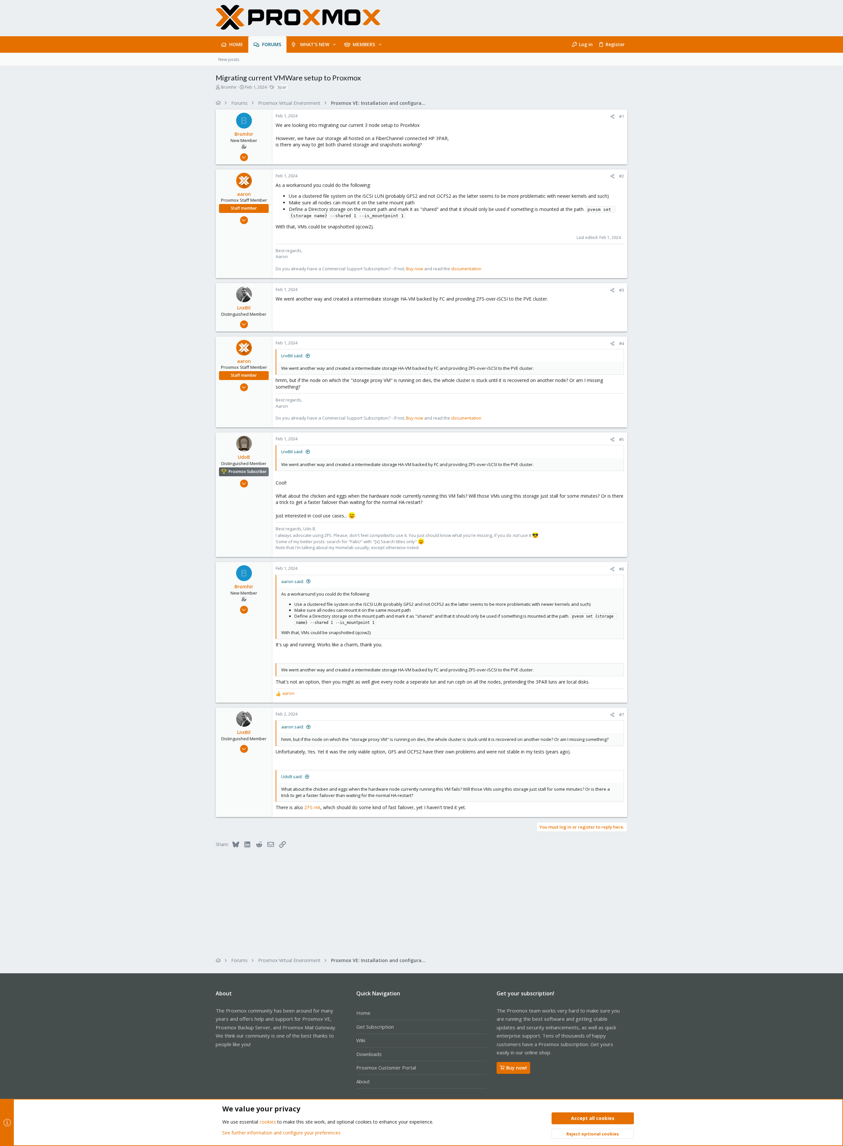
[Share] (612, 116)
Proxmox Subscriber (248, 471)
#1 (621, 116)
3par (281, 87)
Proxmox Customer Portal (386, 1067)
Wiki (360, 1040)
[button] (334, 44)
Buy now (414, 269)
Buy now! (516, 1068)
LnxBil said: (292, 356)
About (363, 1081)
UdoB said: (292, 776)
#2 (621, 176)
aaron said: (292, 581)
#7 (621, 715)
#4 (621, 343)
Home (363, 1013)
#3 (621, 290)
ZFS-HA (312, 807)
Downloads (369, 1054)
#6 (621, 569)
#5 (621, 439)
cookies (267, 1122)
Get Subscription (375, 1026)
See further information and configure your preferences (281, 1133)
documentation (466, 269)
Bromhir (229, 87)
